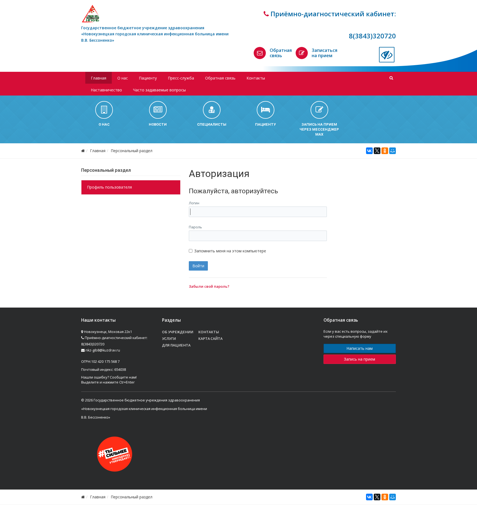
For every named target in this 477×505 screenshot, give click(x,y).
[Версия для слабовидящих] (386, 54)
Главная (98, 78)
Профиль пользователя (109, 187)
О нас (122, 78)
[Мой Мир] (392, 150)
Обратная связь (281, 53)
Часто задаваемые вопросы (159, 89)
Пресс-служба (181, 78)
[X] (377, 150)
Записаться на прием (324, 53)
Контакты (256, 78)
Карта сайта (210, 338)
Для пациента (176, 345)
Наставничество (106, 89)
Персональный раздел (131, 150)
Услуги (169, 338)
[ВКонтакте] (369, 150)
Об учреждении (177, 332)
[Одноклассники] (384, 150)
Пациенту (148, 78)
